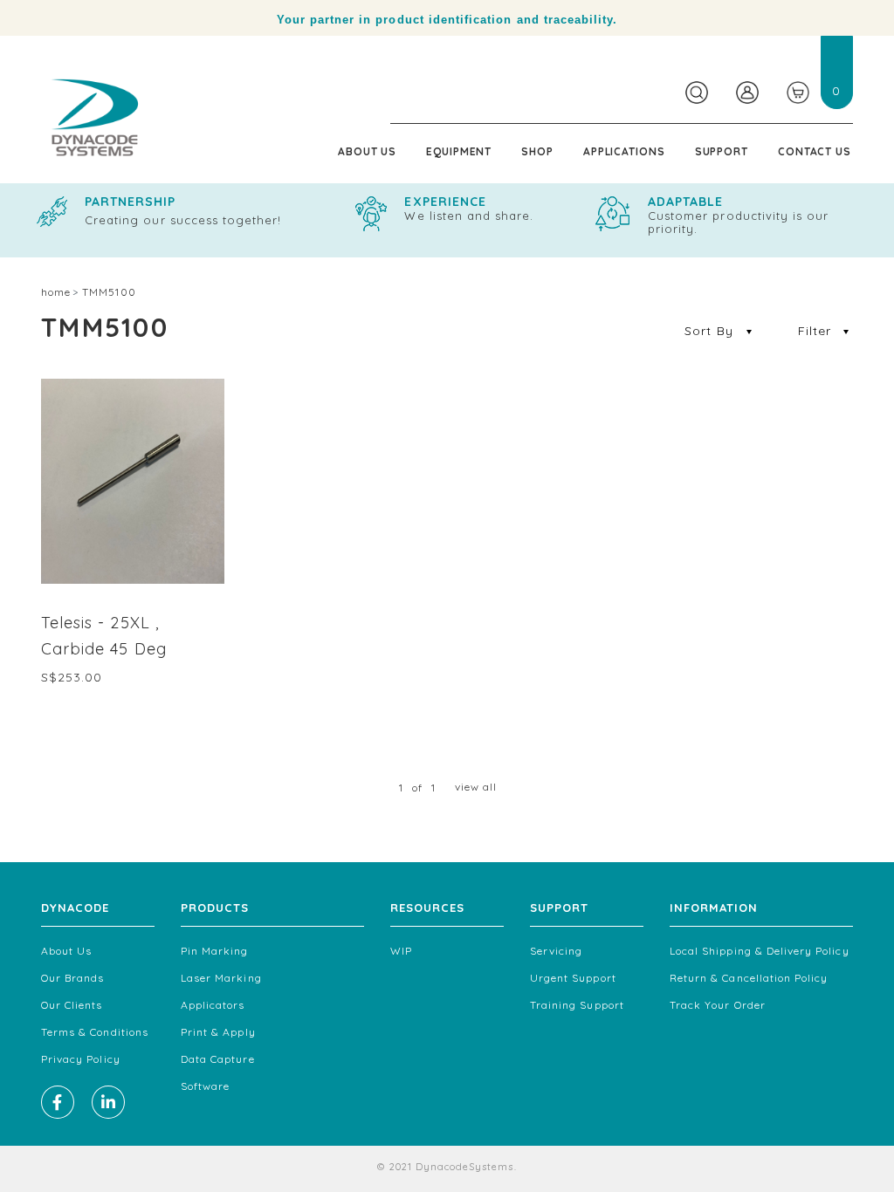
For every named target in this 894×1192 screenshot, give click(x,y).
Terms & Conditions (94, 1031)
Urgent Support (573, 977)
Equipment (459, 151)
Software (205, 1086)
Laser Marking (221, 977)
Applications (624, 151)
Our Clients (72, 1004)
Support (721, 151)
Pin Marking (215, 950)
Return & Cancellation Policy (749, 977)
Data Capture (218, 1058)
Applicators (213, 1004)
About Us (367, 151)
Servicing (556, 950)
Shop (537, 151)
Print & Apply (218, 1031)
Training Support (577, 1004)
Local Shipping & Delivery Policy (759, 950)
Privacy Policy (80, 1058)
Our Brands (73, 977)
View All (476, 786)
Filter (814, 331)
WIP (401, 950)
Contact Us (814, 151)
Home (56, 291)
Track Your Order (718, 1004)
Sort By (710, 331)
